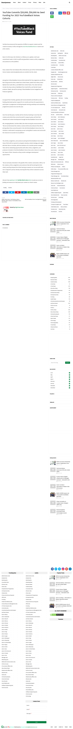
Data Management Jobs (62, 72)
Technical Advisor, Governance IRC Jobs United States (63, 230)
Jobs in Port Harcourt (61, 145)
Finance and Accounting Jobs (56, 95)
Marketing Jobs (61, 159)
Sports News (65, 192)
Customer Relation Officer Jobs (57, 69)
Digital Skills (53, 76)
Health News (65, 102)
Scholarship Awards (61, 185)
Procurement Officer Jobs (63, 169)
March (60, 379)
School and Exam (54, 187)
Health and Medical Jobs (56, 102)
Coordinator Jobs (54, 65)
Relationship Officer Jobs (56, 178)
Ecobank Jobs (60, 79)
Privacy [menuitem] (35, 2)
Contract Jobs (53, 62)
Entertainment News (63, 88)
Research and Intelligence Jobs (57, 183)
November (60, 387)
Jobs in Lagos (53, 138)
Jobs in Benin (53, 121)
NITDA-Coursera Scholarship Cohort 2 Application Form (63, 223)
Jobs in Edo (53, 128)
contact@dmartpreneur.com (31, 727)
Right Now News (19, 207)
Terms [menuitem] (29, 2)
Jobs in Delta (53, 126)
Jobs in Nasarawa (54, 140)
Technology (61, 197)
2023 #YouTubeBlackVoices (30, 46)
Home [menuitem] (14, 2)
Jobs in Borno (53, 124)
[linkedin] (60, 13)
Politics (63, 166)
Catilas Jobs (61, 58)
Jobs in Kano (61, 131)
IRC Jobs (52, 114)
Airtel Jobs (62, 50)
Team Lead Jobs (64, 195)
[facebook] (52, 13)
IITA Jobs (63, 107)
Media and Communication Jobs (57, 161)
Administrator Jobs (54, 50)
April (60, 377)
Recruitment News (64, 176)
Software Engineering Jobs (56, 192)
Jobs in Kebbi (61, 133)
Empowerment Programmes (56, 86)
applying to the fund (20, 180)
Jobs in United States (64, 140)
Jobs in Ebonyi (60, 126)
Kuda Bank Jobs (54, 157)
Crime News (53, 67)
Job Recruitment (59, 114)
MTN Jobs (67, 161)
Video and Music (64, 206)
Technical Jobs (54, 197)
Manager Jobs (53, 159)
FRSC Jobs (61, 98)
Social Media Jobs (54, 190)
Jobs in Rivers (53, 147)
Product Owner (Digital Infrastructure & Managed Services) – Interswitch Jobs (63, 239)
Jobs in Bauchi (61, 119)
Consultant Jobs (62, 60)
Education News (54, 81)
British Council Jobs (62, 55)
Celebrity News (54, 60)
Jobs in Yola (53, 154)
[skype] (59, 569)
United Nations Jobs (55, 206)
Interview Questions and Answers (57, 112)
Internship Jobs (54, 109)
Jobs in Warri (53, 152)
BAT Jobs (66, 53)
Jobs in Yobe (60, 152)
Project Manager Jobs (55, 176)
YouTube (10, 187)
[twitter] (55, 569)
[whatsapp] (52, 16)
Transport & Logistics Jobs (56, 204)
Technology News (54, 199)
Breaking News (54, 55)
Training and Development (56, 202)
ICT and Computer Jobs (55, 107)
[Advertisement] (60, 32)
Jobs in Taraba (54, 150)
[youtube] (68, 13)
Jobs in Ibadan (54, 131)
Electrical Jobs (54, 83)
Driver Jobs (53, 79)
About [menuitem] (19, 2)
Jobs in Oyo (53, 145)
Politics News (53, 169)
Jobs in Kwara (60, 135)
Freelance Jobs (54, 98)
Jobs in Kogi (53, 135)
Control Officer (61, 62)
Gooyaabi (23, 727)
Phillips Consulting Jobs (55, 166)
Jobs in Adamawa (61, 117)
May (60, 374)
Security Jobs (62, 187)
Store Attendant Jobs (55, 195)
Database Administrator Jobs (56, 74)
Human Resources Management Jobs (58, 105)
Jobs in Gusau (60, 128)
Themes (12, 727)
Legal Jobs (61, 157)
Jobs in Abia (66, 114)
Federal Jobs (53, 93)
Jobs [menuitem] (44, 2)
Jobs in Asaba (53, 119)
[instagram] (64, 13)
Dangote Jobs (53, 72)
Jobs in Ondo (60, 143)
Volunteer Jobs (54, 209)
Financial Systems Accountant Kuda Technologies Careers (61, 511)
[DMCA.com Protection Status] (57, 615)
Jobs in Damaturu (61, 124)
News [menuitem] (40, 2)
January (60, 383)
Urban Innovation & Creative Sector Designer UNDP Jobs (62, 503)
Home (4, 8)
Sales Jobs (53, 185)
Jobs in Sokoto (61, 147)
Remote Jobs (63, 180)
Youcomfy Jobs (54, 211)
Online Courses (60, 164)
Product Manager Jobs (55, 171)
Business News (54, 58)
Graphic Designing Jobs (55, 100)
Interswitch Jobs (62, 109)
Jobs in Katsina (54, 133)
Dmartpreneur (6, 2)
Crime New (62, 65)
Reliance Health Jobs (55, 180)
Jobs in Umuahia (62, 150)
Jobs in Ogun (53, 143)
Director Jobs (60, 76)
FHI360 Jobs (60, 93)
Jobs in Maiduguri (61, 138)
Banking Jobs (60, 53)
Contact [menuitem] (24, 2)
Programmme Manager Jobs (56, 173)
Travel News (65, 204)
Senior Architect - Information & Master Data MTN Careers (62, 247)
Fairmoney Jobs (63, 91)
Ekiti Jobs (61, 81)
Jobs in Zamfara (61, 154)
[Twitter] (56, 13)
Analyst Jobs (53, 53)
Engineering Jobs (54, 88)
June (60, 372)
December (60, 385)
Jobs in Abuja (53, 117)
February (60, 381)
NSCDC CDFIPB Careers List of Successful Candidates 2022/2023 (62, 255)
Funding (7, 8)
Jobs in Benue (60, 121)
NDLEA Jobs (53, 164)
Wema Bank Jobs (62, 209)
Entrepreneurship (54, 91)
